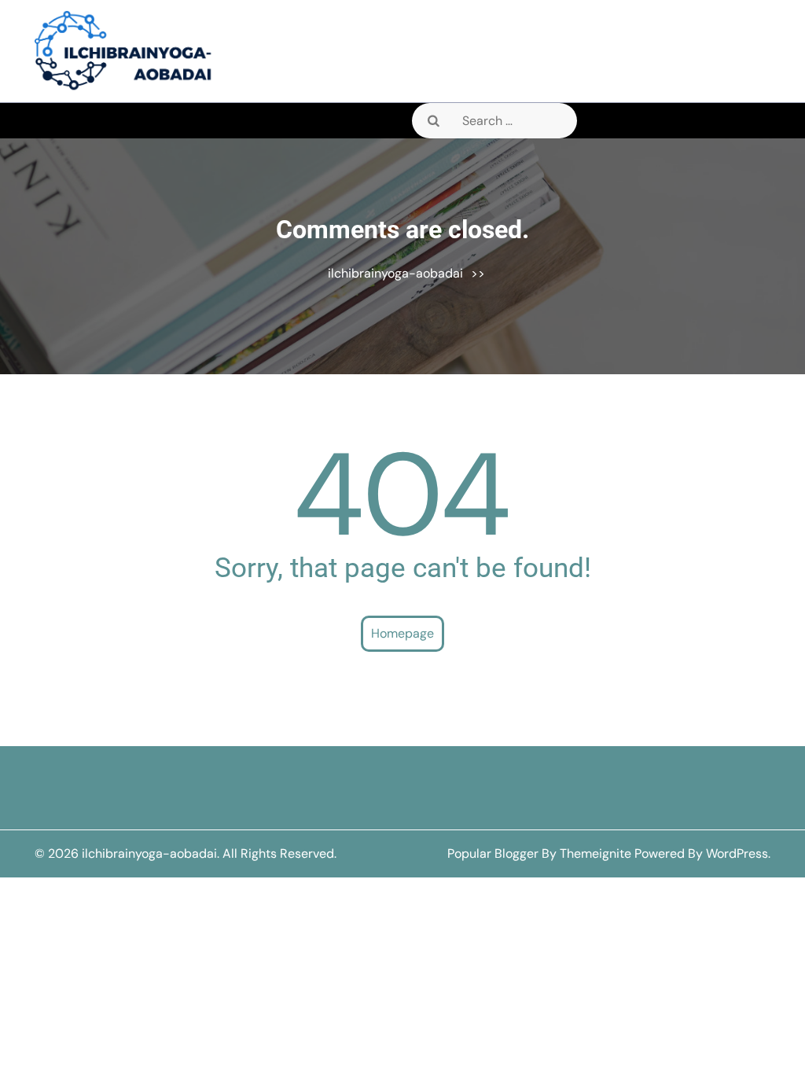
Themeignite (595, 853)
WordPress (737, 853)
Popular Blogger (493, 853)
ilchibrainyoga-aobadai (395, 273)
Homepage (402, 633)
